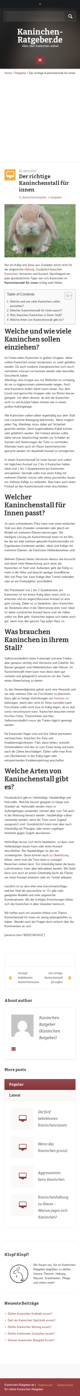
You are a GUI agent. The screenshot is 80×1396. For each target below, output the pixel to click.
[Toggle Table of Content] (66, 295)
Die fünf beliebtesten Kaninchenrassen (28, 978)
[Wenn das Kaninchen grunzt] (22, 1147)
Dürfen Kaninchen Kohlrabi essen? (30, 1313)
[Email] (13, 1049)
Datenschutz (65, 1385)
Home (8, 73)
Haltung (29, 269)
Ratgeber (20, 73)
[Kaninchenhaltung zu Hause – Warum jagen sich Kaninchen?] (22, 1205)
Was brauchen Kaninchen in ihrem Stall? (36, 315)
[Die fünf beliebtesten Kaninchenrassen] (22, 1119)
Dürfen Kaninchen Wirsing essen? (29, 1327)
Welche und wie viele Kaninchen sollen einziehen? (35, 304)
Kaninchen (11, 274)
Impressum (45, 1385)
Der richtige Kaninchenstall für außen (53, 978)
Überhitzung (61, 855)
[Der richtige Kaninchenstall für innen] (40, 230)
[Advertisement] (40, 120)
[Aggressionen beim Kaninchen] (22, 1176)
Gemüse (59, 698)
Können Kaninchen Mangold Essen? (31, 1340)
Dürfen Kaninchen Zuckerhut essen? (31, 1333)
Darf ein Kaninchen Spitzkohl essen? (31, 1320)
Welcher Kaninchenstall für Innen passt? (36, 310)
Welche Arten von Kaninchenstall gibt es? (37, 319)
